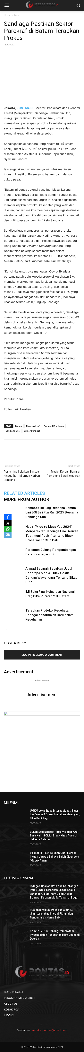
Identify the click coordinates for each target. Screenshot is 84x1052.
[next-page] (12, 629)
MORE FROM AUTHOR (26, 499)
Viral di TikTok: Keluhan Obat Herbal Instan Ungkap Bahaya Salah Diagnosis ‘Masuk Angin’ (54, 856)
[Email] (47, 448)
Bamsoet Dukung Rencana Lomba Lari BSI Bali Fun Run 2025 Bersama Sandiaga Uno (51, 512)
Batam (18, 426)
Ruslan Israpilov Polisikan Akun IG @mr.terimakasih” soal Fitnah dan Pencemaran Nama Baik (51, 913)
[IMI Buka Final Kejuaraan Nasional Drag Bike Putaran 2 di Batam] (13, 596)
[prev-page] (6, 629)
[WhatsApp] (38, 448)
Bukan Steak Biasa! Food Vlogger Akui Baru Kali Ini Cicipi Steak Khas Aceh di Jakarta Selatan (54, 835)
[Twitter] (29, 448)
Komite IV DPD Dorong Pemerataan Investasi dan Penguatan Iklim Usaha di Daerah (55, 934)
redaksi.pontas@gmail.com (49, 1030)
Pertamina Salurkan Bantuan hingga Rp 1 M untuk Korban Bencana (22, 476)
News (17, 15)
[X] (8, 523)
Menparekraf (32, 426)
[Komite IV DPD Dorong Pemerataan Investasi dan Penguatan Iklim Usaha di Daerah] (15, 937)
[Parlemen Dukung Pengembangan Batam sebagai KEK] (13, 554)
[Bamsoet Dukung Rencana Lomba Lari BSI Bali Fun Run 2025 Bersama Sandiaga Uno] (13, 512)
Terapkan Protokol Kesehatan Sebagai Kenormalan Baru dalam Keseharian (49, 614)
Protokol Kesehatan (54, 426)
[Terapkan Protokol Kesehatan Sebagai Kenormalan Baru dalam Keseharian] (13, 615)
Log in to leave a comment (42, 654)
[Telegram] (56, 448)
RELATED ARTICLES (24, 493)
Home (7, 15)
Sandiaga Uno (13, 430)
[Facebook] (20, 448)
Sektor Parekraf (32, 430)
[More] (65, 448)
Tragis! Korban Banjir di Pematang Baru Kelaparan (63, 473)
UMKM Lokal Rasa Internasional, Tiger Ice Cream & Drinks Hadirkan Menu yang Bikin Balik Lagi (55, 814)
